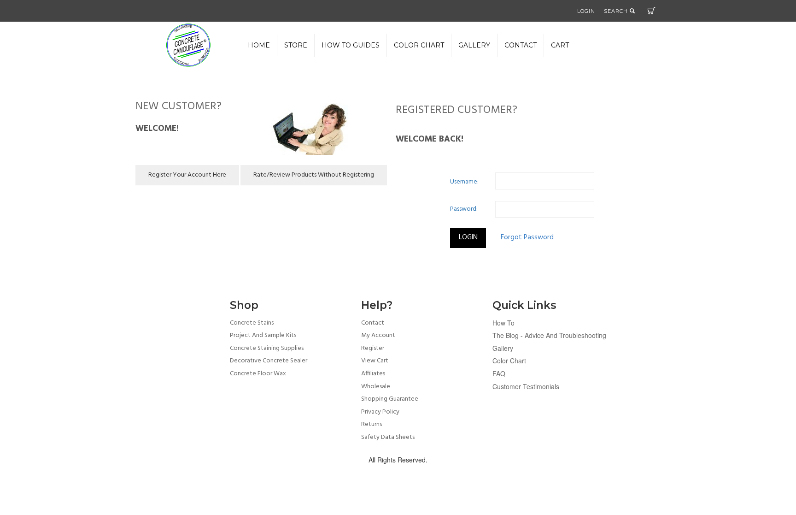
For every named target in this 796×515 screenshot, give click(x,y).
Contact (520, 45)
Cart (651, 10)
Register (372, 348)
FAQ (498, 373)
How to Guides (351, 45)
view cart (374, 360)
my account (378, 335)
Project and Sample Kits (263, 335)
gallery (474, 45)
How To (503, 322)
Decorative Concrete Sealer (268, 360)
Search (617, 11)
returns (371, 424)
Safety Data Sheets (388, 437)
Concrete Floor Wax (258, 373)
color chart (419, 45)
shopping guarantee (389, 399)
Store (295, 45)
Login (586, 11)
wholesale (375, 386)
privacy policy (380, 412)
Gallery (502, 348)
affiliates (373, 373)
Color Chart (509, 360)
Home (259, 45)
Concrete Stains (252, 323)
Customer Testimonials (525, 386)
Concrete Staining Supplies (267, 348)
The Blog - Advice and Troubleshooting (549, 335)
